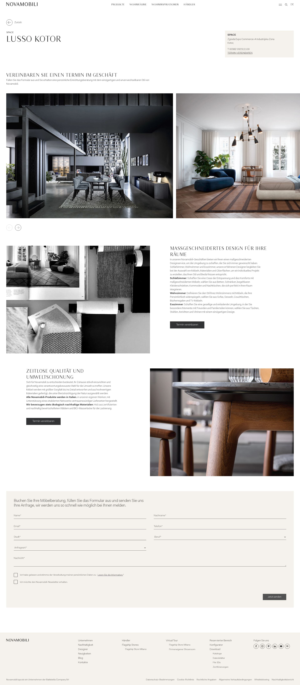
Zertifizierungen (220, 667)
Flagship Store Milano (136, 649)
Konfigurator (216, 645)
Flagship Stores (130, 645)
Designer (83, 649)
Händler (189, 4)
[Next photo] (18, 227)
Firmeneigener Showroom (182, 649)
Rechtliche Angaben (206, 680)
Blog (80, 658)
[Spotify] (287, 646)
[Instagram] (262, 646)
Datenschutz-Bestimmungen (160, 680)
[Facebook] (256, 646)
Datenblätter (219, 658)
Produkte (118, 4)
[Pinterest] (268, 646)
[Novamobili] (22, 4)
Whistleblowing (261, 680)
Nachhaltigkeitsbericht (283, 680)
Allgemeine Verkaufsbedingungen (235, 680)
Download (215, 649)
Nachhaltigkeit (85, 645)
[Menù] (280, 4)
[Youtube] (281, 646)
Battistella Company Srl (57, 680)
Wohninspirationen (165, 4)
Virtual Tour (172, 640)
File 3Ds (217, 663)
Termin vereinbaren (240, 53)
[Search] (286, 4)
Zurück (18, 22)
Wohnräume (138, 4)
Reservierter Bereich (221, 640)
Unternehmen (85, 640)
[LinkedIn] (274, 646)
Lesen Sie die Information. (110, 575)
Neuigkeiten (84, 654)
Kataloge (217, 654)
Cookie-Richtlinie (185, 680)
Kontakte (83, 662)
